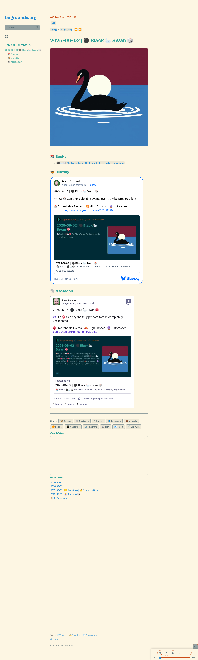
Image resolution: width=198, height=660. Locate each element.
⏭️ (80, 29)
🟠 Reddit (57, 426)
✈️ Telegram (91, 426)
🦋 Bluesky (13, 57)
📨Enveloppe (89, 635)
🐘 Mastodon (14, 61)
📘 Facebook (114, 421)
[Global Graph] (145, 439)
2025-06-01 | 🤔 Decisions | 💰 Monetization (74, 490)
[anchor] (136, 40)
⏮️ (75, 29)
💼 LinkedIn (131, 421)
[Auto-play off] (189, 653)
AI (54, 23)
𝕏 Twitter (98, 421)
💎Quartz (62, 635)
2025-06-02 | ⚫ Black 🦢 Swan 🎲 (23, 49)
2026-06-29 (56, 482)
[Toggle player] (195, 646)
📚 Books (12, 53)
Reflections (66, 29)
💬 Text (105, 426)
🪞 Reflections (59, 498)
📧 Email (118, 426)
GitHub (54, 639)
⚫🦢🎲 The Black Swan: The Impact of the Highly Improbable (91, 162)
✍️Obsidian (75, 635)
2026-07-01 (56, 486)
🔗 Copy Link (134, 426)
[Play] (166, 653)
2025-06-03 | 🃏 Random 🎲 (65, 494)
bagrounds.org (21, 17)
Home (54, 29)
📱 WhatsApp (73, 426)
